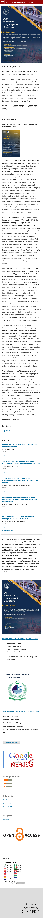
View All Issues (7, 531)
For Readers (7, 800)
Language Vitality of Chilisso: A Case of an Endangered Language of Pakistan (18, 517)
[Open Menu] (2, 2)
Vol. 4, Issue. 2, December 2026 (27, 712)
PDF (6, 455)
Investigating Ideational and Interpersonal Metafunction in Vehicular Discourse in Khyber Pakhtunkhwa (19, 499)
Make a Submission (12, 743)
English (6, 819)
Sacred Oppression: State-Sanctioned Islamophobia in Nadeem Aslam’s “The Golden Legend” (20, 480)
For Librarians (7, 806)
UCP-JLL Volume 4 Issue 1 (13, 431)
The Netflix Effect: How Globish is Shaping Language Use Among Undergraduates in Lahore (21, 462)
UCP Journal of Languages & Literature (19, 2)
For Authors (7, 803)
